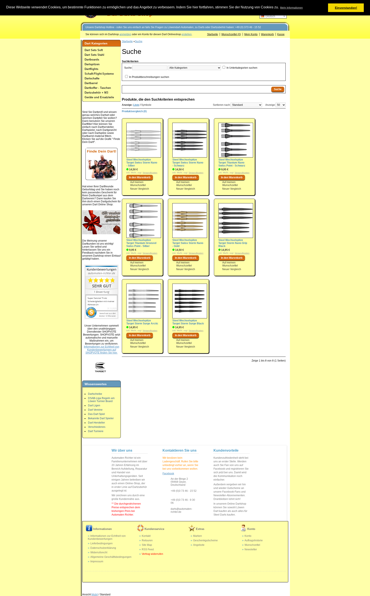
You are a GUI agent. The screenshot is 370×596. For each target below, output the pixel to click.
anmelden (125, 34)
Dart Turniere (95, 431)
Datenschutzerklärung (103, 547)
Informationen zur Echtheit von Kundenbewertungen (107, 537)
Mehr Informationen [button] (291, 7)
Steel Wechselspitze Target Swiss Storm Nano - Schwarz (187, 162)
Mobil (94, 594)
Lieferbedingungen (101, 543)
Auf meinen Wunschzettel (138, 184)
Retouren (147, 540)
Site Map (147, 544)
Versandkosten (150, 172)
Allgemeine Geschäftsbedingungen (110, 556)
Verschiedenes (96, 426)
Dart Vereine (95, 409)
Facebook (168, 473)
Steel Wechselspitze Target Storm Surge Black (188, 322)
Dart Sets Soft (94, 50)
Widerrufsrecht (98, 552)
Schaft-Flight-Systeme (99, 73)
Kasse (281, 34)
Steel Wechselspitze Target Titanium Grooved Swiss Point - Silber (141, 243)
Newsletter (251, 549)
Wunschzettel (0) (231, 34)
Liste (136, 104)
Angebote (198, 544)
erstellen (187, 34)
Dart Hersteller (96, 422)
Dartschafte (92, 78)
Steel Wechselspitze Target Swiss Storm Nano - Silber (141, 162)
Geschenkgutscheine (205, 540)
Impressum (96, 561)
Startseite (212, 34)
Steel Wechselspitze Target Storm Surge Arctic (142, 322)
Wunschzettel (252, 544)
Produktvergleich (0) (134, 111)
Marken (197, 535)
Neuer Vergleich (139, 188)
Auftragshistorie (254, 540)
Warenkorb (267, 34)
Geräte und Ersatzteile (99, 97)
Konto (248, 535)
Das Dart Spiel (96, 414)
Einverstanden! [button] (346, 7)
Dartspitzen (92, 64)
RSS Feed (148, 549)
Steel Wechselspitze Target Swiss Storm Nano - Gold (187, 243)
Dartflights (91, 69)
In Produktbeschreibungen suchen (149, 77)
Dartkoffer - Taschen (98, 87)
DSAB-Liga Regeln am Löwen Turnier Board (101, 400)
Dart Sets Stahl (94, 54)
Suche (138, 41)
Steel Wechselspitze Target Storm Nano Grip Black (232, 243)
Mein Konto (251, 34)
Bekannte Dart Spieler (101, 418)
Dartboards (92, 59)
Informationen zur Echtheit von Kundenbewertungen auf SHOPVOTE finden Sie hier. (101, 349)
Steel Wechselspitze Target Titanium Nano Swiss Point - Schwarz (231, 162)
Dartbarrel (91, 83)
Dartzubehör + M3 (96, 92)
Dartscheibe (95, 393)
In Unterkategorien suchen (242, 67)
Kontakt (146, 535)
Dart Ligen (94, 405)
